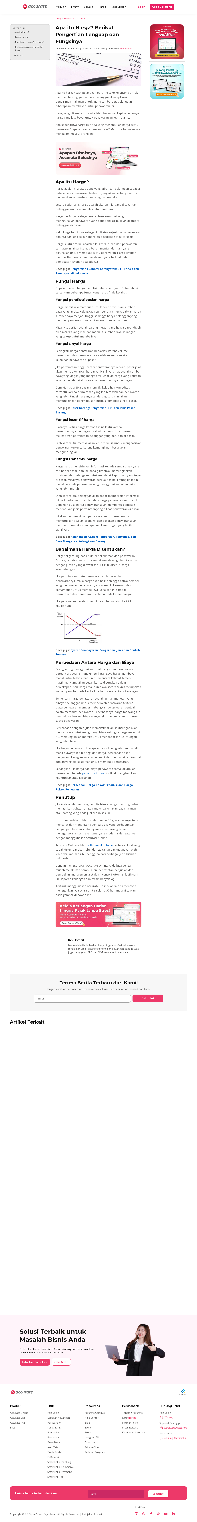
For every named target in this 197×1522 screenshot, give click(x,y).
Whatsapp (169, 1417)
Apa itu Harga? (22, 32)
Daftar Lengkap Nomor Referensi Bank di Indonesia (51, 1289)
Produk (60, 6)
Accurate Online (19, 1412)
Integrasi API (92, 1437)
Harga (102, 6)
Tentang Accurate (132, 1412)
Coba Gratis (61, 1362)
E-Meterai (53, 1457)
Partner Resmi (130, 1422)
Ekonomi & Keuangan (74, 18)
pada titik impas (93, 773)
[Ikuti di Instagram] (136, 1514)
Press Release (130, 1427)
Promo (88, 1432)
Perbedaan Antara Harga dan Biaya (29, 49)
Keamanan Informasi (134, 1432)
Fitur (75, 6)
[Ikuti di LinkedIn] (173, 1514)
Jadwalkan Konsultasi (34, 1362)
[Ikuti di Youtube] (166, 1514)
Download (90, 1442)
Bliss (12, 1427)
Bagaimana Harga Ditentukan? (29, 42)
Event (88, 1427)
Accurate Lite (17, 1417)
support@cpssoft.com (175, 1427)
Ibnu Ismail (126, 48)
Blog (59, 18)
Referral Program (95, 1452)
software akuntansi (100, 845)
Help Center (91, 1417)
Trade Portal (54, 1452)
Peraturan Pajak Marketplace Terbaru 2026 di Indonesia (53, 1103)
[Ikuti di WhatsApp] (144, 1514)
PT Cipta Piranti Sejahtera (40, 1514)
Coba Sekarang (162, 6)
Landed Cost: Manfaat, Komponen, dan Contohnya (49, 1196)
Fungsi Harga (21, 37)
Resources (118, 6)
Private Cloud (92, 1447)
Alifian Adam (23, 1109)
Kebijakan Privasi (91, 1514)
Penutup (19, 55)
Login (141, 6)
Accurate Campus (95, 1412)
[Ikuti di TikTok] (158, 1514)
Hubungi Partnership (175, 1438)
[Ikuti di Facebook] (151, 1514)
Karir (129, 1417)
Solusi (88, 6)
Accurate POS (17, 1422)
